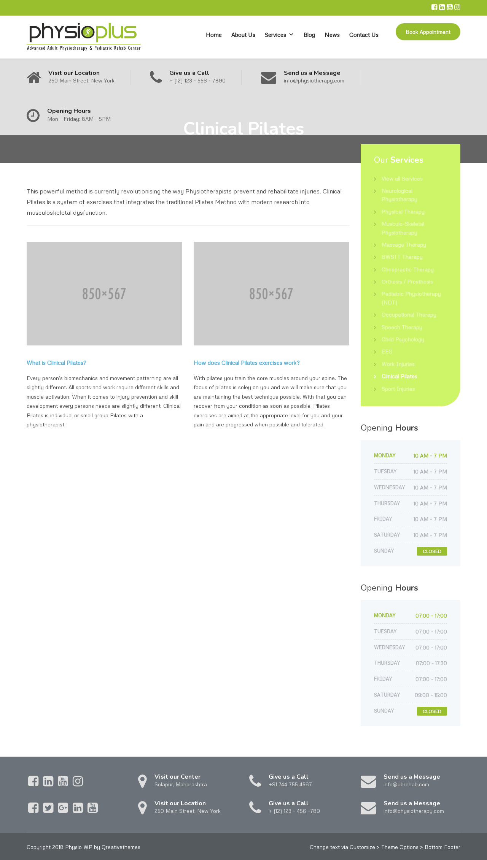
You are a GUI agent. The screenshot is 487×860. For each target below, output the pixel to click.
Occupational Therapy (409, 314)
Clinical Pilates (399, 376)
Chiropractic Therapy (408, 269)
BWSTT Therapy (402, 256)
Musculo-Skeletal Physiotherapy (403, 227)
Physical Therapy (403, 211)
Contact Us (364, 34)
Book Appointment (428, 32)
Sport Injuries (398, 388)
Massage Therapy (404, 244)
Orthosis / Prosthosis (407, 281)
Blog (309, 34)
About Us (243, 34)
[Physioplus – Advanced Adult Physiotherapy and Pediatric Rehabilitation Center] (84, 37)
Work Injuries (398, 364)
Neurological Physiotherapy (399, 194)
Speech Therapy (402, 327)
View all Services (402, 178)
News (332, 34)
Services (275, 34)
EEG (387, 351)
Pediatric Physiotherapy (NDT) (411, 297)
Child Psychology (403, 339)
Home (214, 34)
